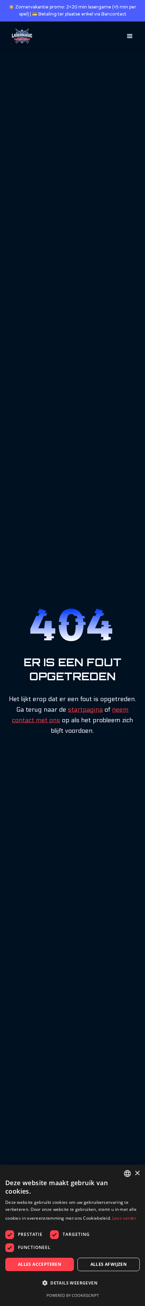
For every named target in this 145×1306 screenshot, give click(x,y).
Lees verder (124, 1218)
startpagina (85, 709)
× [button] (137, 1173)
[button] (130, 36)
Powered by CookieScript (72, 1295)
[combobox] (127, 1173)
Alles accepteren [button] (39, 1264)
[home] (20, 37)
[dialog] (72, 1235)
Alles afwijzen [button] (108, 1264)
